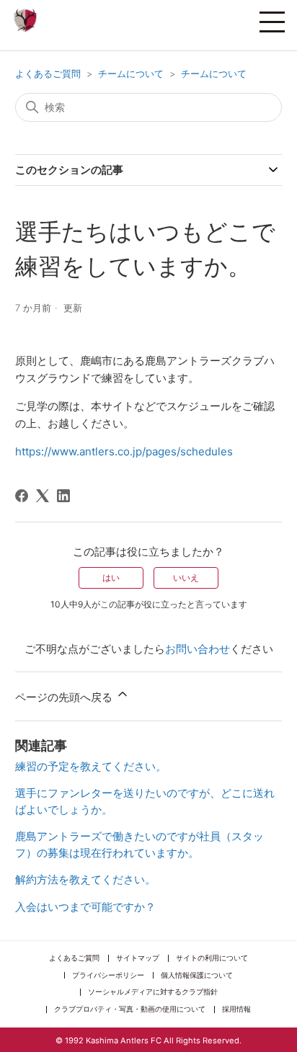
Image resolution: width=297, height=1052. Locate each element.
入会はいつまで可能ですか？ (85, 907)
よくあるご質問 (48, 73)
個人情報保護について (197, 975)
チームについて (131, 73)
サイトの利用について (212, 958)
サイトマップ (137, 958)
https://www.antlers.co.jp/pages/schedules (124, 451)
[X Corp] (42, 495)
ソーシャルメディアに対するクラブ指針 (153, 992)
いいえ (186, 577)
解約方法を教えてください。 (85, 879)
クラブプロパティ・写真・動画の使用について (129, 1009)
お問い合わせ (197, 649)
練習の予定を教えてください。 (91, 766)
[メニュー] (271, 21)
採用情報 (236, 1009)
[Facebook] (21, 495)
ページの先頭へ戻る (65, 697)
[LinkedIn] (63, 495)
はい (111, 577)
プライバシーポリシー (108, 975)
